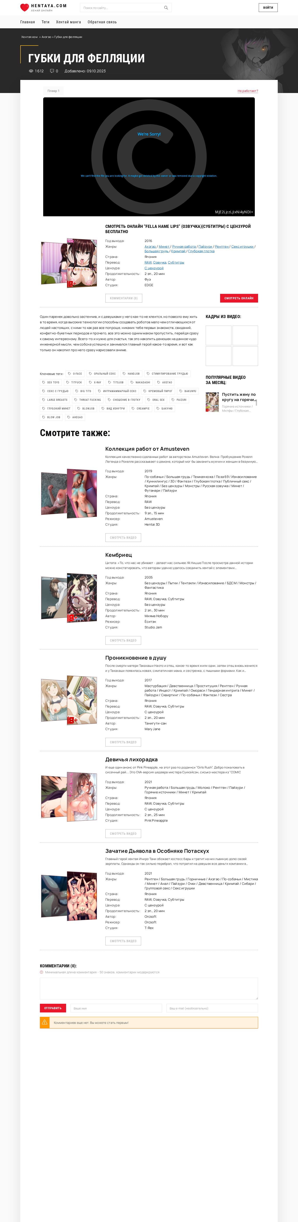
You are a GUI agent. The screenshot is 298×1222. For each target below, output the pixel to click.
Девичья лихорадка (131, 759)
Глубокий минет (58, 408)
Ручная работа (184, 246)
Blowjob (88, 408)
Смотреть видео (123, 537)
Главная (27, 22)
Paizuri (182, 399)
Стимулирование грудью (170, 373)
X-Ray (97, 382)
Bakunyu (190, 391)
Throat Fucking (90, 399)
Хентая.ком (29, 37)
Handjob (134, 373)
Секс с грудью (58, 391)
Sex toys (53, 382)
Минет (164, 246)
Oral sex (158, 399)
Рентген (222, 246)
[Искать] (166, 7)
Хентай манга (68, 22)
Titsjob (118, 382)
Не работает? (248, 91)
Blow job (53, 417)
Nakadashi (143, 382)
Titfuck (76, 382)
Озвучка (159, 262)
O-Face (77, 373)
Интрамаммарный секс (120, 391)
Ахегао (167, 382)
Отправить (53, 1008)
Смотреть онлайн (239, 298)
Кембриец (118, 554)
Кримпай (178, 251)
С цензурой (238, 226)
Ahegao (77, 417)
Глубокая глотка (201, 251)
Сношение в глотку (126, 399)
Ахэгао (47, 37)
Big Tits (85, 391)
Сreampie (143, 408)
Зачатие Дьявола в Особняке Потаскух (157, 850)
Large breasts (57, 399)
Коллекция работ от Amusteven (147, 448)
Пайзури (206, 246)
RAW (148, 262)
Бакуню (167, 408)
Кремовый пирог (161, 391)
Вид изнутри (116, 408)
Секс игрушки (242, 246)
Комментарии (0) (124, 298)
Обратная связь (102, 22)
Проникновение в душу (135, 657)
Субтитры (176, 262)
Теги (46, 22)
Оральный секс (105, 373)
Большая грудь (157, 251)
